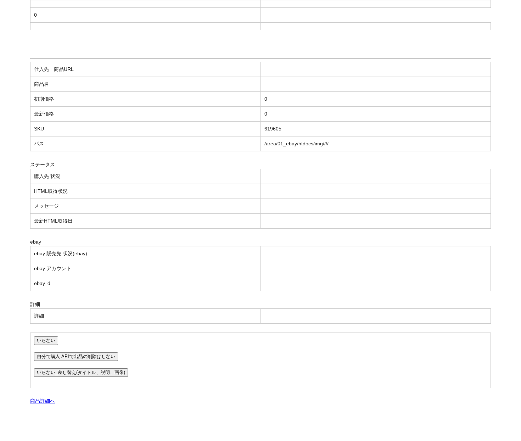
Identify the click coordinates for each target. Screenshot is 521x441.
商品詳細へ (42, 401)
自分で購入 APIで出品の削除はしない (76, 356)
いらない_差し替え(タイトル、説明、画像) (81, 372)
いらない (46, 340)
